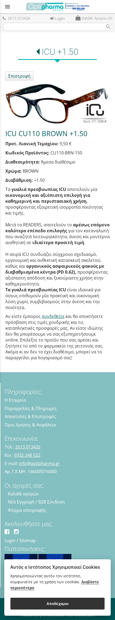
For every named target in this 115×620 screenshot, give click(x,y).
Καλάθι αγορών (23, 494)
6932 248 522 (27, 455)
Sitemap (27, 540)
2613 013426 (18, 18)
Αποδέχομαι (57, 603)
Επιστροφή (19, 76)
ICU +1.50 (60, 52)
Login (59, 18)
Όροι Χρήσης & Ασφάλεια (30, 425)
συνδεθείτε (53, 316)
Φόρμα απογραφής (27, 510)
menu (7, 6)
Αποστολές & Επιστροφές (30, 416)
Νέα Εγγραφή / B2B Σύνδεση (36, 502)
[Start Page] (57, 6)
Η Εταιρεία (15, 400)
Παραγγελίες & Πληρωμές (31, 408)
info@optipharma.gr (39, 463)
